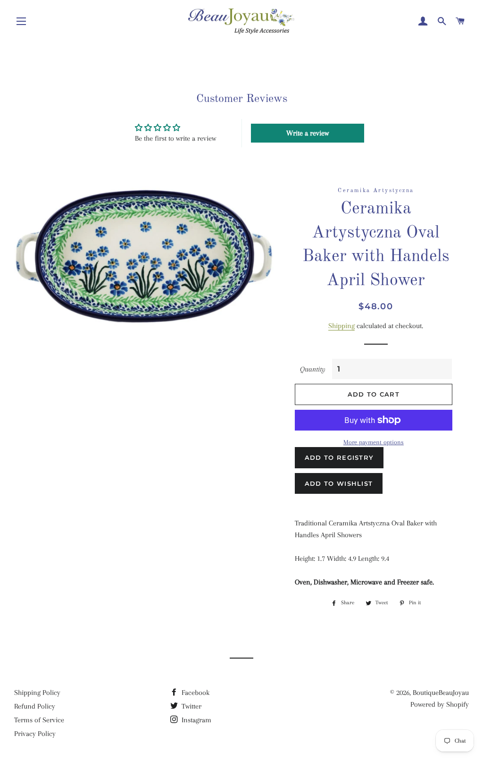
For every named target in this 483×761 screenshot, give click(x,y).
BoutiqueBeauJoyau (441, 692)
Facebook (194, 692)
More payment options (373, 442)
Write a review (307, 133)
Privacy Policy (35, 733)
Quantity (312, 369)
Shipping (341, 325)
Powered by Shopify (439, 704)
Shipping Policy (37, 692)
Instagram (195, 720)
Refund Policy (34, 706)
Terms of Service (39, 720)
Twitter (190, 706)
